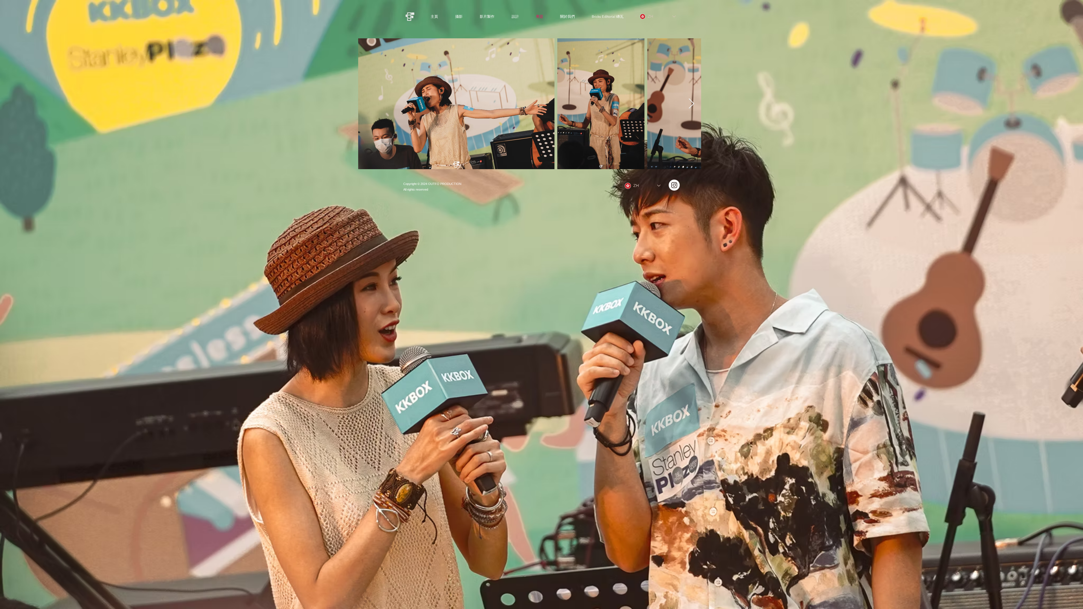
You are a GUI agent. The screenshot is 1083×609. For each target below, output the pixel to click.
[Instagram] (674, 185)
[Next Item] (691, 103)
